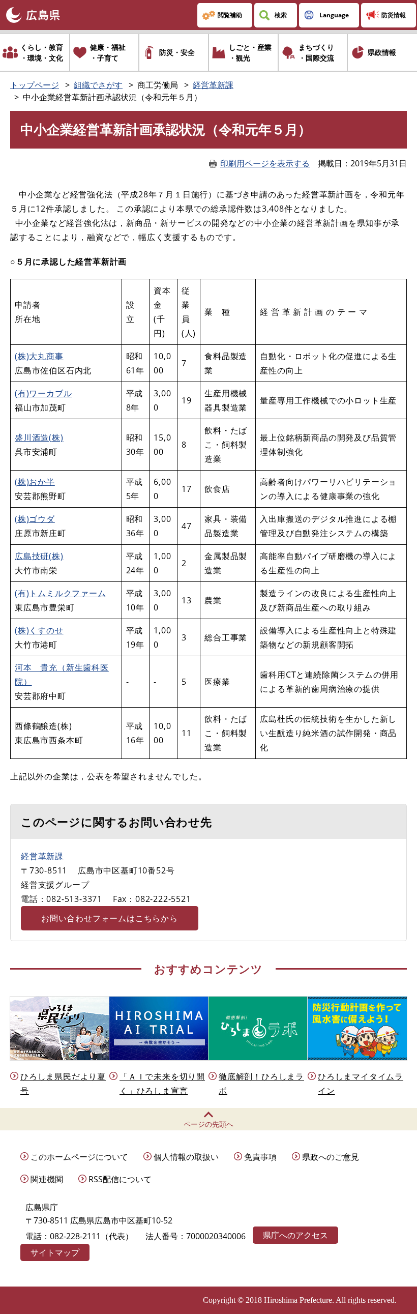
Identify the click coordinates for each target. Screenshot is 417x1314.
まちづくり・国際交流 (316, 52)
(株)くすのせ (39, 630)
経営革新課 (213, 85)
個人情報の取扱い (186, 1156)
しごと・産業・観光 (250, 52)
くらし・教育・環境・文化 (41, 52)
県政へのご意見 (330, 1156)
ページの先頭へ (208, 1124)
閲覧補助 (230, 15)
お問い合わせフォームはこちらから (109, 918)
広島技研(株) (39, 556)
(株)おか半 (35, 481)
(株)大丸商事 (39, 356)
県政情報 (382, 52)
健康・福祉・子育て (108, 52)
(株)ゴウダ (35, 518)
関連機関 (47, 1179)
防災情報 (393, 15)
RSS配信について (120, 1179)
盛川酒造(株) (39, 437)
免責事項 (260, 1156)
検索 (281, 15)
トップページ (34, 85)
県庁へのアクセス (295, 1235)
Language (334, 15)
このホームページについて (79, 1156)
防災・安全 (177, 52)
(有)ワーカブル (43, 393)
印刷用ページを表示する (265, 163)
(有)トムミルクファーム (60, 593)
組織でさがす (98, 85)
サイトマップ (55, 1252)
